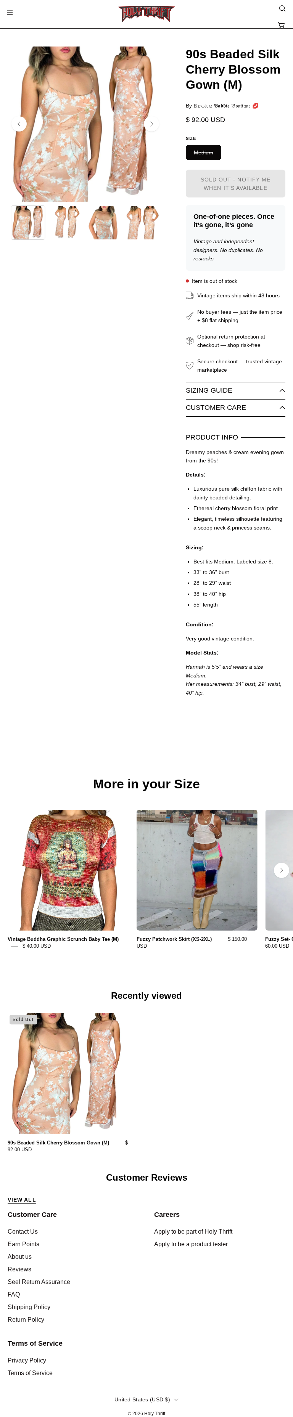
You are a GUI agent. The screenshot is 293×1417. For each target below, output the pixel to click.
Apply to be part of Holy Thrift (193, 1231)
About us (20, 1256)
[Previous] (19, 124)
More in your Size (146, 784)
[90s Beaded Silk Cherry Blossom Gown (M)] (28, 222)
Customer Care (216, 407)
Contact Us (23, 1231)
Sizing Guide (209, 390)
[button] (281, 8)
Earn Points (23, 1244)
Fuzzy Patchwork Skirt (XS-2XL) (174, 939)
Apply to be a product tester (191, 1244)
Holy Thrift (154, 1413)
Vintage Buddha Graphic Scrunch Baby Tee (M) (63, 939)
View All (22, 1200)
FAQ (14, 1294)
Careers (167, 1214)
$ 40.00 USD (37, 946)
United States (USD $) (142, 1399)
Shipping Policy (29, 1307)
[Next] (151, 124)
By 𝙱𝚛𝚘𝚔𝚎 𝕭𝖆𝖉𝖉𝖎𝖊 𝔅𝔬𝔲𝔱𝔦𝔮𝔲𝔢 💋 (222, 106)
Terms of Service (35, 1343)
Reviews (19, 1269)
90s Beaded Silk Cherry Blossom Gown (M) (58, 1143)
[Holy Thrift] (146, 14)
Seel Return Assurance (39, 1282)
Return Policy (26, 1319)
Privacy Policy (27, 1360)
